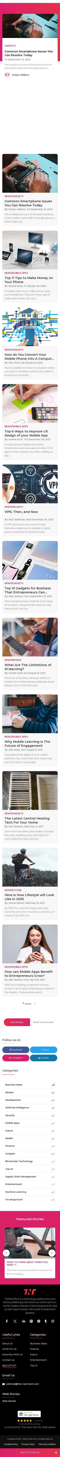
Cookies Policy (11, 1444)
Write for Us (9, 1349)
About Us (7, 1343)
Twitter (45, 1049)
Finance (34, 1349)
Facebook (16, 1049)
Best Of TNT (9, 1365)
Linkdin (44, 1057)
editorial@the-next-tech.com (22, 1384)
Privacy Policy (28, 1444)
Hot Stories (17, 1022)
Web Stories (9, 1401)
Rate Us (39, 1420)
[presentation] (6, 1252)
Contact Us (8, 1360)
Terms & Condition (47, 1444)
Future (33, 1354)
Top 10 (33, 1365)
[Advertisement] (30, 116)
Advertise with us (12, 1354)
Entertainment (38, 1360)
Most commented (43, 1022)
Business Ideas (38, 1343)
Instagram (17, 1057)
